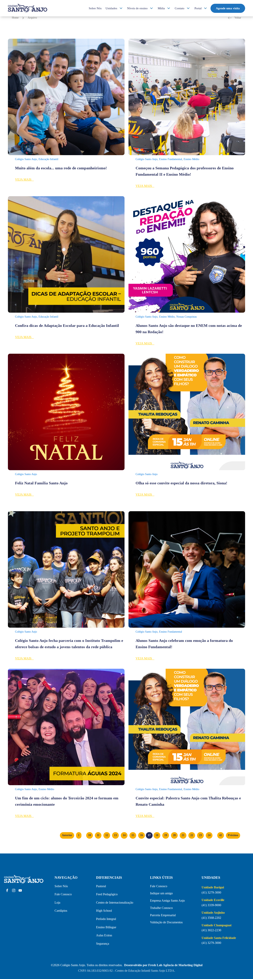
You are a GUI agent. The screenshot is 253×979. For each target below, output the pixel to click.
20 (174, 835)
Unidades (111, 8)
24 (209, 835)
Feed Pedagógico (107, 894)
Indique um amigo (161, 893)
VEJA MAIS (24, 179)
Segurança (102, 943)
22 (191, 835)
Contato (179, 8)
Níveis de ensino (137, 8)
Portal (198, 8)
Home (15, 17)
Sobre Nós (95, 8)
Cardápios (61, 910)
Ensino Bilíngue (106, 927)
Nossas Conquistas (186, 316)
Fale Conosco (63, 894)
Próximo (233, 835)
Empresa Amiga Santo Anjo (167, 900)
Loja (57, 902)
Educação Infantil (48, 159)
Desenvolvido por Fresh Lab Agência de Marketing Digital (163, 965)
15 (132, 835)
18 (157, 835)
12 (106, 835)
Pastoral (101, 886)
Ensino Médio (191, 159)
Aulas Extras (104, 935)
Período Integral (106, 919)
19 (165, 835)
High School (104, 910)
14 (124, 835)
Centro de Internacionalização (114, 902)
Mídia (161, 8)
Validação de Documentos (166, 922)
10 (89, 835)
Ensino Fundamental (170, 159)
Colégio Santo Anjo (26, 159)
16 (141, 835)
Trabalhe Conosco (161, 908)
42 (220, 835)
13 (115, 835)
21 (183, 835)
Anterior (67, 835)
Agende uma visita (228, 8)
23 (200, 835)
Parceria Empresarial (163, 915)
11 (98, 835)
